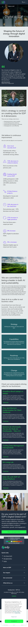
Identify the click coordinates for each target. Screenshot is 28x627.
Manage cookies (16, 611)
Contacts (14, 596)
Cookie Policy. (17, 612)
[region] (14, 612)
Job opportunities (8, 558)
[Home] (3, 6)
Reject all (13, 616)
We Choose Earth (8, 556)
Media (5, 561)
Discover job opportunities (14, 532)
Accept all (14, 621)
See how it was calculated (14, 543)
